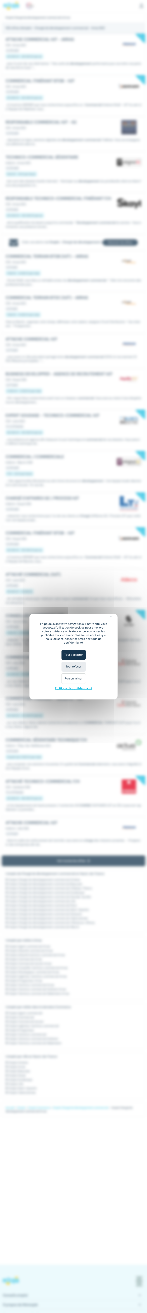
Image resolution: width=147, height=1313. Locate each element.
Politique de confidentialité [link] (73, 688)
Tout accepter (73, 655)
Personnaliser (73, 678)
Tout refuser (73, 666)
